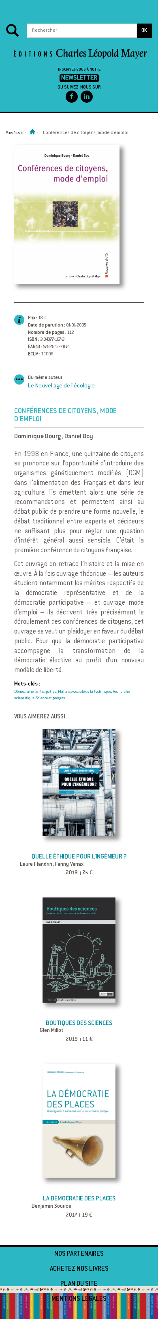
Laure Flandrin (36, 864)
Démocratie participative (35, 692)
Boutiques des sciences (79, 1024)
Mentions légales (79, 1299)
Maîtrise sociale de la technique (84, 692)
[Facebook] (72, 97)
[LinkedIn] (87, 97)
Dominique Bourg (37, 437)
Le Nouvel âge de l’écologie (61, 386)
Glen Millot (52, 1031)
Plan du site (79, 1284)
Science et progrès (50, 698)
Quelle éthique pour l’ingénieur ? (79, 857)
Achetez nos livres (79, 1269)
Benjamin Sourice (51, 1206)
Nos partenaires (79, 1254)
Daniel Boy (78, 437)
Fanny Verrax (69, 864)
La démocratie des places (79, 1199)
